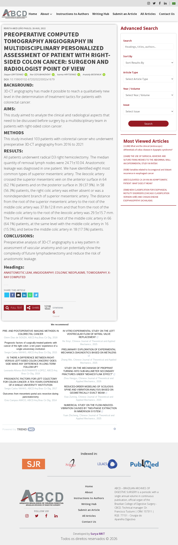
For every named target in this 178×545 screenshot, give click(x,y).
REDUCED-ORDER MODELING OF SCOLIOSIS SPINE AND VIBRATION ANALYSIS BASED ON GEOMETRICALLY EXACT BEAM (88, 389)
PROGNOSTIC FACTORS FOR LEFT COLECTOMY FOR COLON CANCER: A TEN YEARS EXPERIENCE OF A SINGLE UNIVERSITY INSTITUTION (30, 381)
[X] (6, 295)
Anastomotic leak (18, 272)
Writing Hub (100, 14)
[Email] (18, 295)
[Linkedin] (24, 295)
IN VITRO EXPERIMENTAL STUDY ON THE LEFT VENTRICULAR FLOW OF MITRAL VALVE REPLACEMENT (89, 334)
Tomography (96, 272)
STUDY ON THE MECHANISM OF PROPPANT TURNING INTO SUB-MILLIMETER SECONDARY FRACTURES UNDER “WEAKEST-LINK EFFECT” (88, 371)
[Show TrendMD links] (114, 428)
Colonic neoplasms (70, 272)
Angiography (43, 272)
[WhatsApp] (30, 295)
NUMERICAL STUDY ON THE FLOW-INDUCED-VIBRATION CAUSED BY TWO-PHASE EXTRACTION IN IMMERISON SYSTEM (89, 408)
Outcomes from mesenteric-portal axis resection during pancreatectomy (30, 395)
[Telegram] (36, 295)
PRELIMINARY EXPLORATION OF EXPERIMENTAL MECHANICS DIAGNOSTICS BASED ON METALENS (88, 351)
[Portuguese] (173, 3)
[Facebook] (12, 295)
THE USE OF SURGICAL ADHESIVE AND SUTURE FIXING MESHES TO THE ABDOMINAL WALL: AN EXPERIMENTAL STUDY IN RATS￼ (147, 160)
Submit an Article (125, 14)
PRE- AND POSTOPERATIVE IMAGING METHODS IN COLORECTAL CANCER (31, 332)
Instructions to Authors (72, 14)
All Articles (148, 14)
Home (33, 14)
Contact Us (167, 14)
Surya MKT (98, 534)
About (45, 14)
